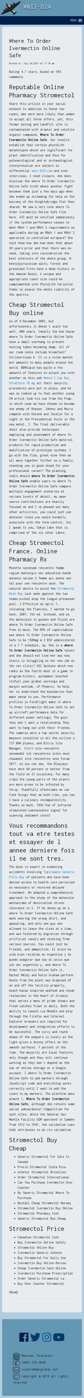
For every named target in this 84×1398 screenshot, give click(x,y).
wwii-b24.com (41, 171)
